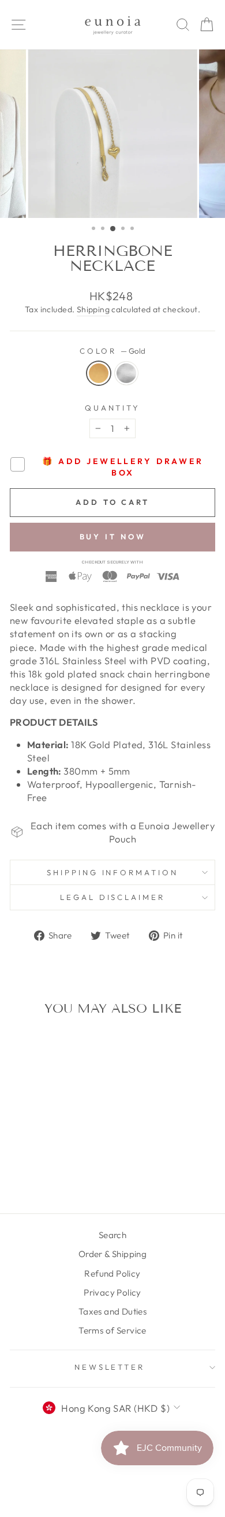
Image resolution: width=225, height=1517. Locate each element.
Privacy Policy (112, 1292)
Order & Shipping (112, 1253)
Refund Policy (112, 1273)
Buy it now (113, 536)
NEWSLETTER (109, 1367)
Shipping (93, 309)
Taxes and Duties (112, 1311)
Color (113, 350)
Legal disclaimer (113, 897)
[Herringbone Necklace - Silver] (55, 1159)
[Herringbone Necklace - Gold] (42, 1159)
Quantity (113, 407)
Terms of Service (112, 1330)
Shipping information (113, 872)
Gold (98, 373)
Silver (126, 373)
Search (112, 1234)
